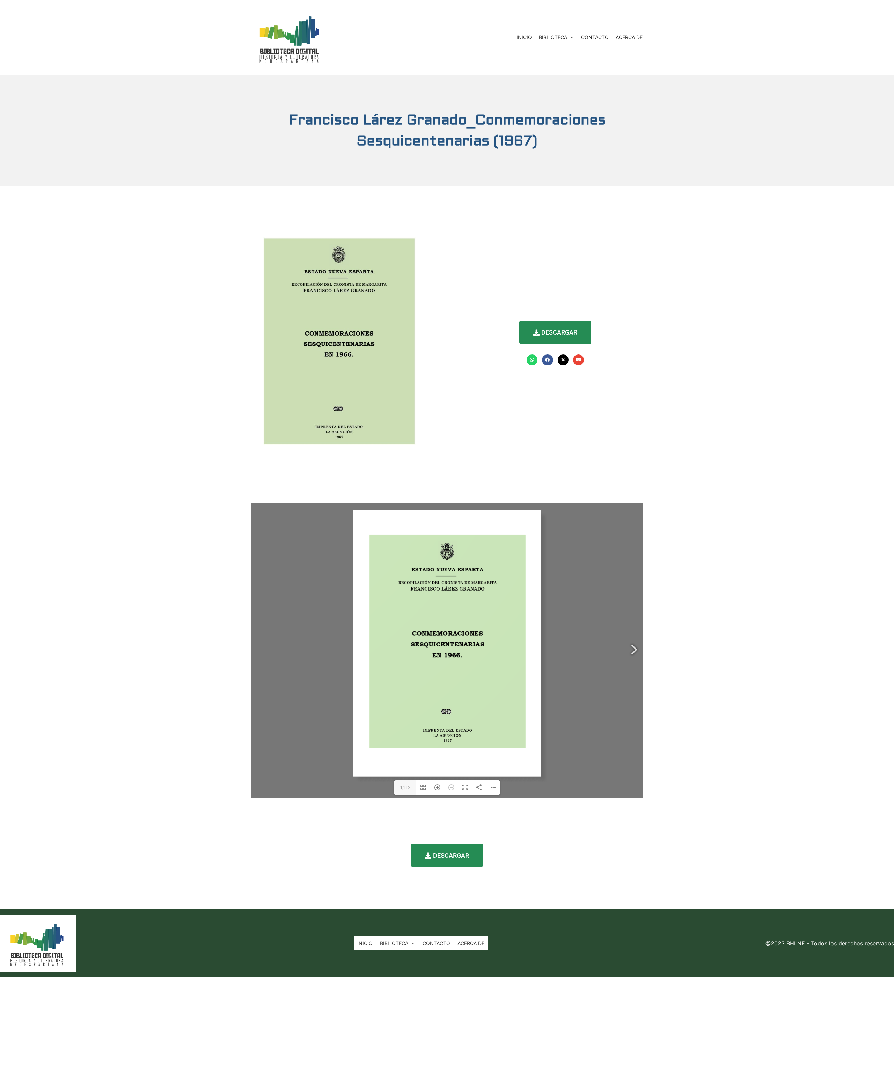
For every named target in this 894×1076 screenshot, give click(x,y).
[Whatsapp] (532, 359)
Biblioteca (553, 37)
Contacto (595, 37)
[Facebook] (547, 359)
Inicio (524, 37)
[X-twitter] (563, 359)
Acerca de (629, 37)
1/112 (405, 787)
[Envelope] (578, 359)
